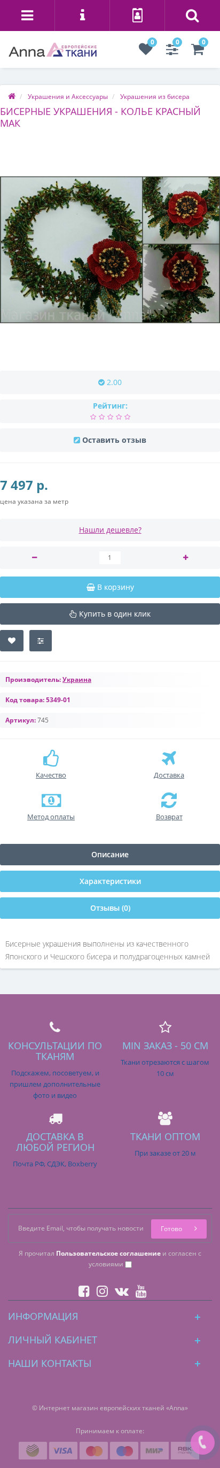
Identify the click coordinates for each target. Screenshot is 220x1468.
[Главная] (11, 96)
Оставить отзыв (114, 440)
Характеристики (110, 881)
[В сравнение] (40, 640)
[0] (146, 51)
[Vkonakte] (119, 1289)
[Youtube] (138, 1289)
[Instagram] (99, 1289)
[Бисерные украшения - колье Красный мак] (110, 250)
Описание (110, 854)
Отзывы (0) (110, 908)
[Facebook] (81, 1289)
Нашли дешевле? (110, 530)
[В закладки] (11, 640)
